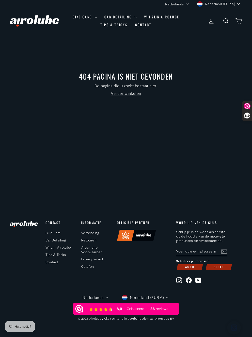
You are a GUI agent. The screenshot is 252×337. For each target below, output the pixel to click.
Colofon (87, 266)
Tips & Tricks (113, 24)
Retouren (88, 240)
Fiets (219, 267)
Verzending (90, 233)
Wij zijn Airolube (161, 16)
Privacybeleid (92, 259)
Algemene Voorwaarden (92, 249)
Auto (189, 267)
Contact (143, 24)
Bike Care (83, 16)
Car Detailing (118, 16)
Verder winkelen (126, 93)
